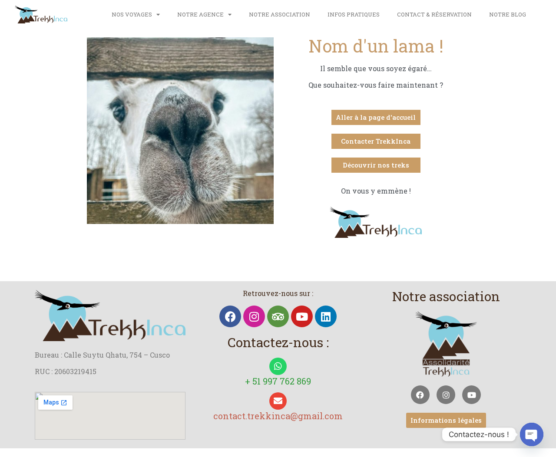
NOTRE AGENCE (200, 14)
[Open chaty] (531, 434)
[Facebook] (230, 316)
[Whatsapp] (278, 366)
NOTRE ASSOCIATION (279, 14)
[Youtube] (302, 316)
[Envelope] (278, 401)
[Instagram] (254, 316)
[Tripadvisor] (278, 316)
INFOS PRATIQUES (354, 14)
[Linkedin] (326, 316)
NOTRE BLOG (507, 14)
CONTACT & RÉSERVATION (434, 14)
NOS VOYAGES (132, 14)
